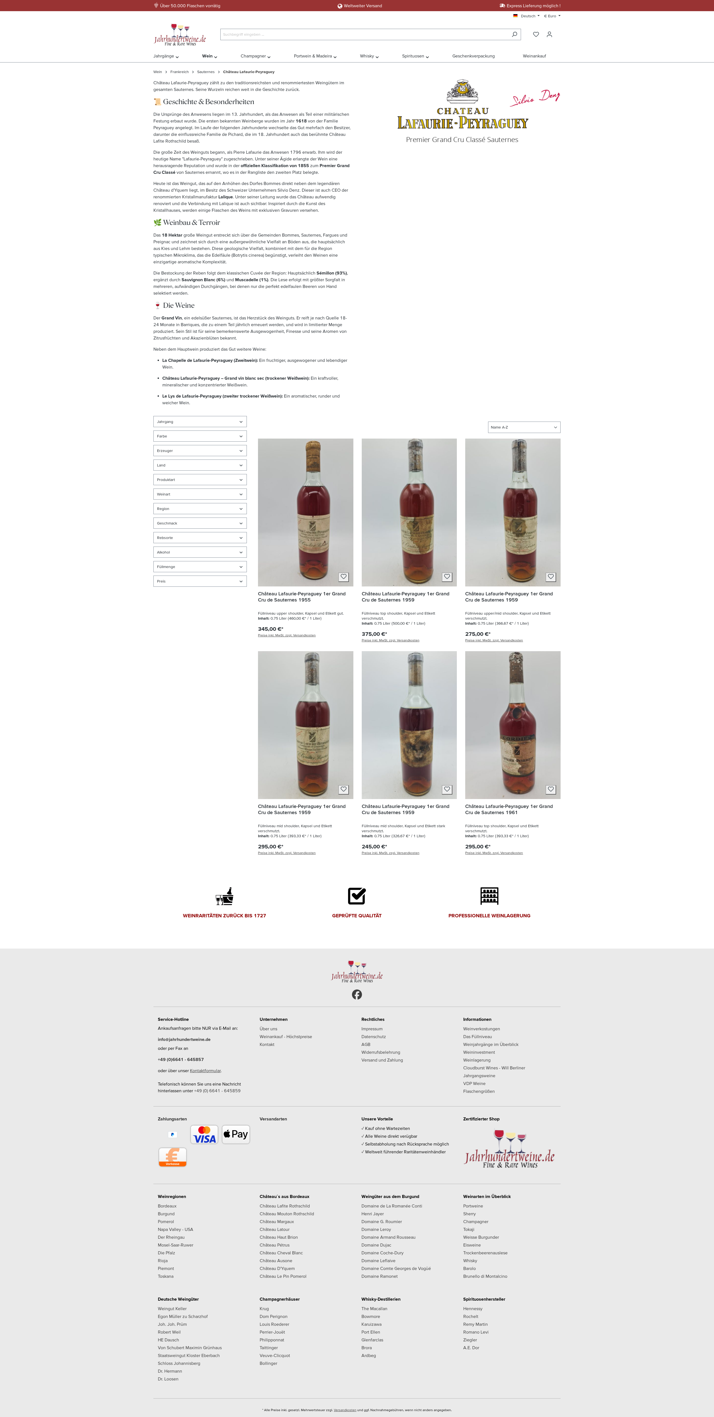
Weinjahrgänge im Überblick (490, 1044)
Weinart (163, 494)
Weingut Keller (172, 1308)
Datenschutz (373, 1036)
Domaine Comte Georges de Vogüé (396, 1268)
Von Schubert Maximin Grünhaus (190, 1347)
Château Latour (275, 1229)
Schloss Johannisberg (179, 1363)
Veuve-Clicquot (275, 1355)
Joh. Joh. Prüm (172, 1324)
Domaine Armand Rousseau (388, 1237)
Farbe (162, 436)
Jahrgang (165, 421)
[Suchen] (514, 34)
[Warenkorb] (559, 32)
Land (161, 465)
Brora (366, 1347)
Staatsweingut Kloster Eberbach (189, 1355)
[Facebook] (357, 994)
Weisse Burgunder (481, 1237)
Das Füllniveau (477, 1036)
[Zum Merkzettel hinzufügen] (343, 577)
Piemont (166, 1268)
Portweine (473, 1205)
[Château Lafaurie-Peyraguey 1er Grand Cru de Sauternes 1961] (513, 725)
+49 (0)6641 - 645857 (181, 1059)
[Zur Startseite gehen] (181, 33)
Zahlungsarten (172, 1118)
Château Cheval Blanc (281, 1252)
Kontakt (267, 1044)
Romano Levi (476, 1331)
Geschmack (167, 523)
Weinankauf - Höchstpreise (286, 1036)
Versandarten (273, 1118)
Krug (264, 1308)
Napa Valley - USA (175, 1229)
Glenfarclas (372, 1339)
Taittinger (269, 1347)
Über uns (268, 1028)
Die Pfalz (166, 1252)
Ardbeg (368, 1355)
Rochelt (470, 1316)
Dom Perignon (274, 1316)
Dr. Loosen (168, 1378)
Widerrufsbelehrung (380, 1052)
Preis (161, 581)
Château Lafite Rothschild (285, 1205)
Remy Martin (475, 1324)
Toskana (165, 1276)
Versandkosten (345, 1410)
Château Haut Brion (279, 1237)
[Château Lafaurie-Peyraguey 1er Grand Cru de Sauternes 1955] (305, 512)
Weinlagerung (477, 1059)
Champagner (475, 1221)
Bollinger (268, 1363)
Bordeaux (167, 1205)
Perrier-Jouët (272, 1331)
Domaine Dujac (376, 1244)
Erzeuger (165, 450)
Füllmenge (166, 566)
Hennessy (473, 1308)
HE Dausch (168, 1339)
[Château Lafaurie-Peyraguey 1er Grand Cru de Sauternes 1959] (409, 512)
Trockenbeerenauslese (485, 1252)
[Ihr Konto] (549, 34)
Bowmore (370, 1316)
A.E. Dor (471, 1347)
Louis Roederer (274, 1324)
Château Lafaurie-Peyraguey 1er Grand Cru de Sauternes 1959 (405, 597)
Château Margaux (277, 1221)
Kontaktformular (205, 1070)
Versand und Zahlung (382, 1059)
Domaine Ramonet (379, 1276)
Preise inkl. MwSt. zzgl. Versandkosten (287, 635)
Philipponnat (272, 1339)
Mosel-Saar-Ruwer (175, 1244)
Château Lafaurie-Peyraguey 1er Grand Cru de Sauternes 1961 (509, 809)
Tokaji (468, 1229)
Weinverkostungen (481, 1028)
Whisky (470, 1260)
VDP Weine (474, 1083)
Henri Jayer (372, 1213)
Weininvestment (479, 1052)
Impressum (372, 1028)
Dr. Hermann (170, 1370)
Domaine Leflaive (378, 1260)
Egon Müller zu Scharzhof (183, 1316)
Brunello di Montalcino (485, 1276)
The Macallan (374, 1308)
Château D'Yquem (277, 1268)
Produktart (166, 479)
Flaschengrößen (479, 1091)
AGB (365, 1044)
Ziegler (470, 1339)
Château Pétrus (275, 1244)
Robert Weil (169, 1331)
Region (163, 508)
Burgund (166, 1213)
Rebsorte (165, 537)
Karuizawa (371, 1324)
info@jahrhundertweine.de (184, 1039)
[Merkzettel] (536, 34)
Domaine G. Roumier (381, 1221)
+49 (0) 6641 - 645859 (217, 1090)
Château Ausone (276, 1260)
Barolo (469, 1268)
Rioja (163, 1260)
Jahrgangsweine (479, 1075)
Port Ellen (370, 1331)
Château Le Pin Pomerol (283, 1276)
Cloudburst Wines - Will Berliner (494, 1067)
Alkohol (163, 552)
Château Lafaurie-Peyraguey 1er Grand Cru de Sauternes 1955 (302, 597)
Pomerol (166, 1221)
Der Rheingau (171, 1237)
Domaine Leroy (376, 1229)
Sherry (469, 1213)
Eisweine (472, 1244)
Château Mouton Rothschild (287, 1213)
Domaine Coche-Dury (382, 1252)
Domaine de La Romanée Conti (391, 1205)
